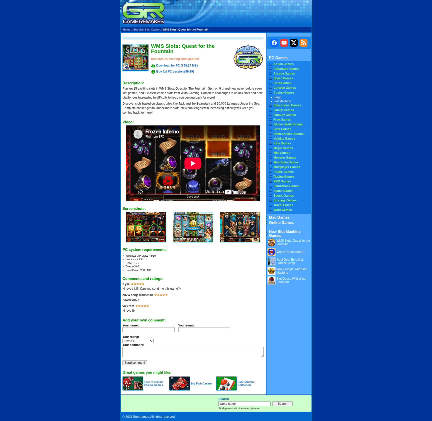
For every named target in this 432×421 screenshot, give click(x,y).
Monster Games (285, 157)
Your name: (130, 325)
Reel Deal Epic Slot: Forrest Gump (290, 261)
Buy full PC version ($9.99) (175, 71)
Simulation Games (287, 186)
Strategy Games (285, 200)
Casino (155, 29)
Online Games (281, 223)
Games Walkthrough (288, 124)
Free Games (282, 119)
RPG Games (282, 181)
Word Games (283, 210)
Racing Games (284, 176)
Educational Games (287, 105)
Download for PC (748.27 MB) (177, 65)
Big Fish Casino (201, 383)
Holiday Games (284, 138)
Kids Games (282, 143)
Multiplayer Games (287, 167)
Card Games (283, 83)
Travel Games (283, 205)
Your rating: (130, 337)
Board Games (283, 78)
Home (126, 29)
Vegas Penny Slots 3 (290, 252)
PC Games (278, 58)
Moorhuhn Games (286, 162)
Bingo (278, 97)
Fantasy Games (285, 115)
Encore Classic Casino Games (153, 383)
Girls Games (282, 129)
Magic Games (283, 148)
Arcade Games (284, 73)
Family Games (284, 110)
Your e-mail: (186, 325)
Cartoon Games (285, 88)
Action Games (284, 64)
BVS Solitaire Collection (246, 383)
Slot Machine (141, 29)
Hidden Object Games (289, 134)
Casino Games (284, 92)
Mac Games (279, 217)
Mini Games (282, 153)
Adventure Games (287, 69)
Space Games (284, 191)
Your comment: (133, 345)
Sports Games (284, 195)
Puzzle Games (284, 172)
